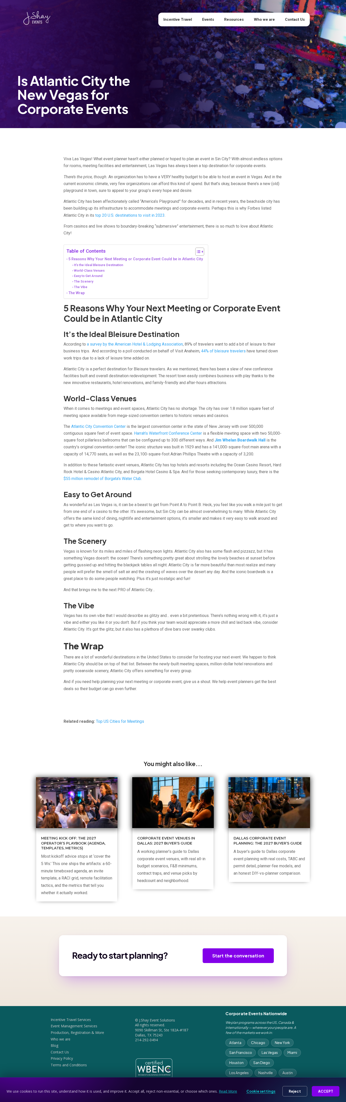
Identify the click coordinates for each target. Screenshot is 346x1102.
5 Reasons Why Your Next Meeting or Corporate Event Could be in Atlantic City (135, 259)
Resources (234, 19)
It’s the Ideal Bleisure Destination (98, 265)
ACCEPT (325, 1091)
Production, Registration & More (77, 1032)
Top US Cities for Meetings (120, 721)
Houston (236, 1062)
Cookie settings (261, 1091)
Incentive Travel (177, 19)
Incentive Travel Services (71, 1019)
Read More (228, 1091)
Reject (295, 1091)
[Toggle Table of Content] (197, 251)
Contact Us (295, 19)
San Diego (261, 1062)
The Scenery (83, 281)
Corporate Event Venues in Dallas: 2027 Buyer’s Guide (166, 840)
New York (282, 1042)
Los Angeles (239, 1073)
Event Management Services (74, 1026)
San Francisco (240, 1052)
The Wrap (76, 293)
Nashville (265, 1073)
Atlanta (235, 1042)
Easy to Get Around (88, 276)
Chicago (258, 1042)
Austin (287, 1073)
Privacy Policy (62, 1058)
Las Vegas (270, 1052)
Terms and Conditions (69, 1065)
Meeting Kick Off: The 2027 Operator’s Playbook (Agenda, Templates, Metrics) (73, 843)
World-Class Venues (89, 270)
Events (208, 19)
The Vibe (80, 287)
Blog (54, 1045)
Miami (292, 1052)
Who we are (264, 19)
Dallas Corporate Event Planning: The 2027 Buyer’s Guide (268, 840)
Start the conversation (238, 955)
